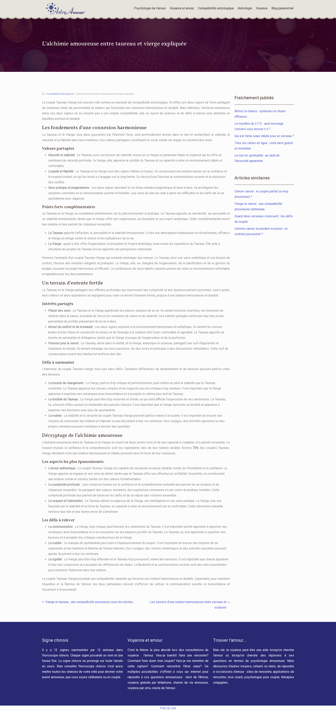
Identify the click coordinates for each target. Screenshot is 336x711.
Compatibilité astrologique (216, 8)
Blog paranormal (282, 8)
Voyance (262, 8)
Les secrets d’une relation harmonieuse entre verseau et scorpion (188, 604)
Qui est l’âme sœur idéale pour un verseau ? (264, 136)
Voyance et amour (182, 8)
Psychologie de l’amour (150, 8)
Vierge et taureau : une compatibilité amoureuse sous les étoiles (89, 602)
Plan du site (168, 708)
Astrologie (245, 8)
